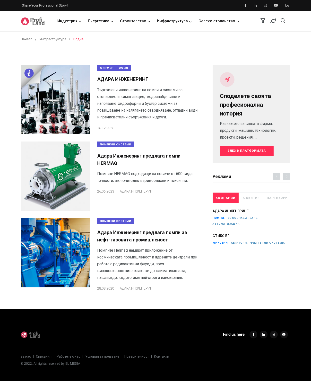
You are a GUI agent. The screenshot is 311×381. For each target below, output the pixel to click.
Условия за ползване (102, 356)
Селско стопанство (217, 21)
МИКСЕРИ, (221, 242)
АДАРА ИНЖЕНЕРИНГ (122, 79)
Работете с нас (68, 356)
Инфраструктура (172, 21)
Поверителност (136, 356)
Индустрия (67, 21)
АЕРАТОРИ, (239, 242)
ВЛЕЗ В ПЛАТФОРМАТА (247, 150)
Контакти (161, 356)
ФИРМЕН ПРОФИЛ (114, 68)
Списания (44, 356)
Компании (225, 198)
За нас (26, 356)
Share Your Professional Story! (45, 5)
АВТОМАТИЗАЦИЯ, (227, 223)
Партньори (277, 198)
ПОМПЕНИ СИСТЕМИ (115, 144)
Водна (78, 39)
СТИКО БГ (221, 236)
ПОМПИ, (219, 218)
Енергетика (98, 21)
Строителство (133, 21)
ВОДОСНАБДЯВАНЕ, (242, 218)
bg (287, 5)
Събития (251, 198)
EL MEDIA (72, 363)
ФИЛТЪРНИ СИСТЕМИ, (267, 242)
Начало (27, 39)
